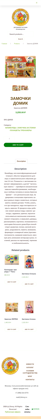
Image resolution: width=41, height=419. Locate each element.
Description (21, 161)
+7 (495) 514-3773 (21, 393)
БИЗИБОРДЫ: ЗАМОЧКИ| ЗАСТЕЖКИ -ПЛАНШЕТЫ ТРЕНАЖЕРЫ (20, 129)
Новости (30, 364)
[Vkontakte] (28, 360)
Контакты (30, 379)
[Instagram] (32, 360)
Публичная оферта (12, 412)
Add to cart (18, 145)
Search (20, 39)
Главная (4, 43)
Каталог (30, 367)
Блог (30, 376)
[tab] (21, 161)
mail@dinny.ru (21, 397)
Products (17, 43)
